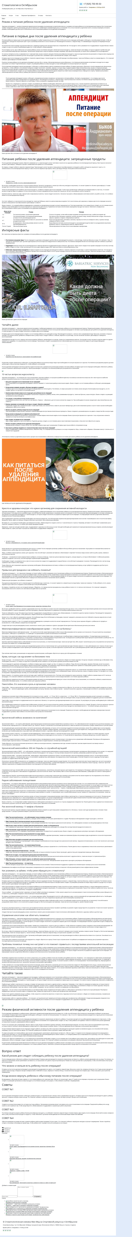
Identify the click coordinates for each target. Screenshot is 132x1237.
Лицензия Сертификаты (28, 15)
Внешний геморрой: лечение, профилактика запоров (25, 1158)
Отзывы (40, 15)
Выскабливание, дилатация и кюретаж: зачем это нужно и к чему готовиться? (33, 1182)
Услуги (11, 15)
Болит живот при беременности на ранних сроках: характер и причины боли (28, 606)
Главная (3, 15)
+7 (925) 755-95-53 (92, 4)
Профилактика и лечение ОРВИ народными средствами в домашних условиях (29, 1211)
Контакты (49, 15)
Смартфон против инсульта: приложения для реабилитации (23, 356)
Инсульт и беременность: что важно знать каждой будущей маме (25, 542)
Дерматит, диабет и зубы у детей (19, 1170)
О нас (17, 15)
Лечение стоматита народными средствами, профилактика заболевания (27, 1214)
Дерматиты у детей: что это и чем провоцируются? (21, 183)
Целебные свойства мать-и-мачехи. (16, 1202)
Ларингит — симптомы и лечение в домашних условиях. (22, 1205)
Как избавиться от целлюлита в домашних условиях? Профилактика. (26, 1208)
